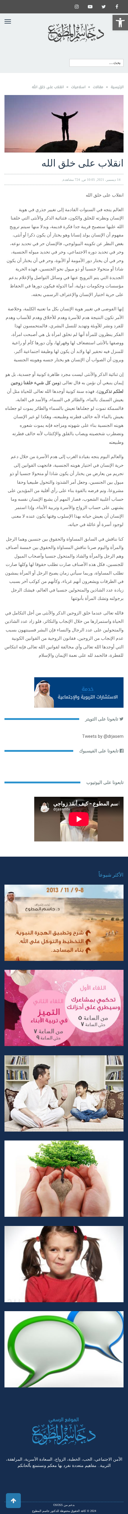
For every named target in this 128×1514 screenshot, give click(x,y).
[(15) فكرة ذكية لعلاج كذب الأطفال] (64, 1349)
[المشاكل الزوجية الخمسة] (64, 1008)
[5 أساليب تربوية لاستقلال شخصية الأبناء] (64, 1093)
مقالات (98, 87)
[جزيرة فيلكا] (64, 923)
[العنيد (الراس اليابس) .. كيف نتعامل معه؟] (64, 1264)
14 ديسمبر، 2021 (109, 179)
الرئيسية (117, 87)
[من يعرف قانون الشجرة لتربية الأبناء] (64, 1178)
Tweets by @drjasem (103, 736)
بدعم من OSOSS (64, 1505)
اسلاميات (78, 87)
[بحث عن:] (96, 63)
